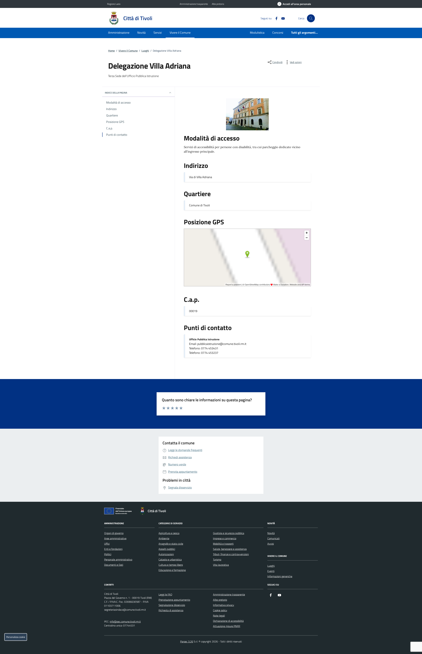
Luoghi (145, 51)
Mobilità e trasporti (223, 544)
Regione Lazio (113, 4)
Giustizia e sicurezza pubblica (228, 533)
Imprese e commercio (224, 538)
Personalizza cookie (15, 637)
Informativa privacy (223, 605)
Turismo (217, 559)
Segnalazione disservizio (172, 605)
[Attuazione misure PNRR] (119, 511)
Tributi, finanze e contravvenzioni (231, 554)
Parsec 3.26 (186, 641)
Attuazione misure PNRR (226, 626)
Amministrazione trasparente (194, 4)
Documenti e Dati (113, 565)
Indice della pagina (116, 92)
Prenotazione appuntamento (174, 600)
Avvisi (270, 544)
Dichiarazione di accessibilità (228, 621)
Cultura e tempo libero (171, 565)
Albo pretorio (218, 4)
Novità (141, 32)
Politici (107, 554)
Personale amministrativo (118, 559)
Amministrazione (118, 32)
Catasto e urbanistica (170, 559)
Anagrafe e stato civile (171, 544)
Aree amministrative (115, 538)
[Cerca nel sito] (311, 18)
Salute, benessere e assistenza (230, 549)
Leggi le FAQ (165, 594)
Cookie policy (220, 610)
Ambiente (164, 538)
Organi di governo (113, 533)
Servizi (157, 32)
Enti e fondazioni (113, 549)
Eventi (270, 571)
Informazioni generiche (279, 576)
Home (111, 51)
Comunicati (273, 538)
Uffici (107, 544)
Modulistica (257, 32)
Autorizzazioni (166, 554)
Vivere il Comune (180, 32)
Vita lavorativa (221, 565)
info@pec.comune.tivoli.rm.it (125, 621)
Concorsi (277, 32)
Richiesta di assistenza (171, 610)
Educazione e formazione (172, 570)
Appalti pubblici (167, 549)
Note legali (219, 616)
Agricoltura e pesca (169, 533)
